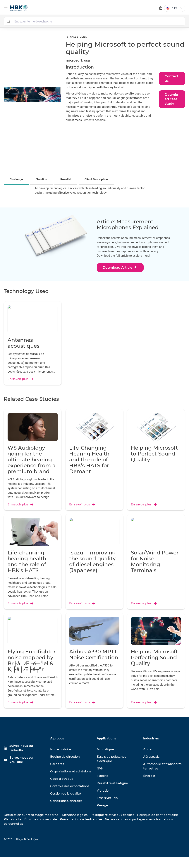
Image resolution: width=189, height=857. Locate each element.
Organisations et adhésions (70, 771)
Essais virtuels (107, 798)
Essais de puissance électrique (111, 759)
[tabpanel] (94, 193)
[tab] (17, 180)
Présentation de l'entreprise (81, 819)
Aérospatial (151, 756)
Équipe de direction (65, 756)
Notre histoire (60, 749)
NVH (100, 768)
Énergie (149, 776)
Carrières (57, 764)
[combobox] (94, 21)
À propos (57, 738)
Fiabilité (103, 776)
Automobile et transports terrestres (162, 766)
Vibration (104, 790)
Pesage (102, 805)
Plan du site (12, 819)
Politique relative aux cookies (112, 815)
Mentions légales (74, 815)
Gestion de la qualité (65, 793)
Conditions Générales (66, 801)
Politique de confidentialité (157, 815)
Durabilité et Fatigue (112, 783)
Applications (106, 738)
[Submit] (8, 21)
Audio (147, 749)
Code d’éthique (61, 779)
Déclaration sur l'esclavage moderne (31, 815)
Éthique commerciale (40, 819)
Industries (151, 738)
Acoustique (105, 749)
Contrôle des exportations (69, 786)
